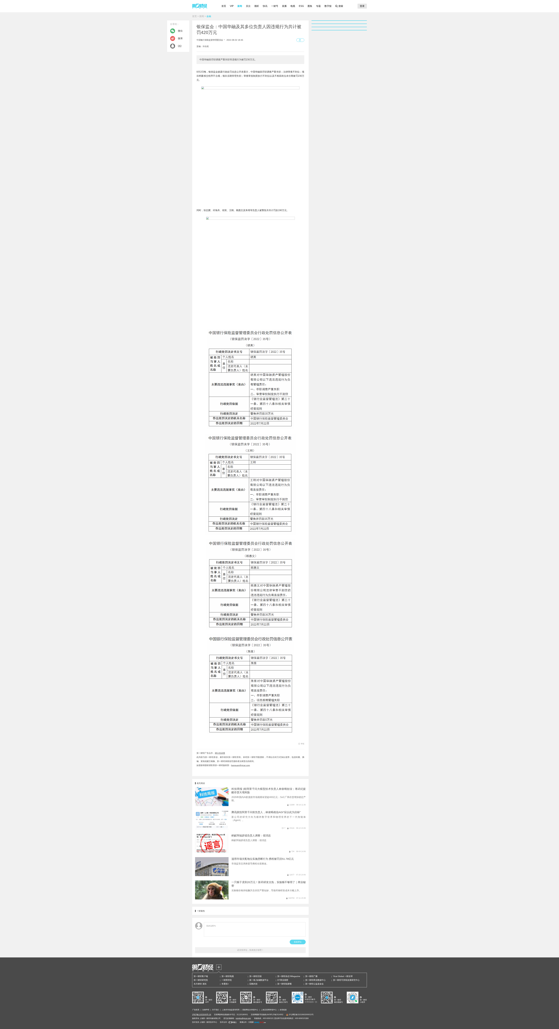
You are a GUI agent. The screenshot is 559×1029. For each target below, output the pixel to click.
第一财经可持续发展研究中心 (346, 980)
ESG (301, 6)
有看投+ (225, 984)
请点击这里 (220, 753)
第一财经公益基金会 (314, 984)
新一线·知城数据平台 (258, 980)
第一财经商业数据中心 (315, 980)
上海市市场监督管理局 (230, 1010)
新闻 (239, 6)
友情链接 (283, 1010)
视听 (256, 6)
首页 (223, 6)
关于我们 (215, 1010)
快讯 (265, 6)
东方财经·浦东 (200, 984)
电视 (292, 6)
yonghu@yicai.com (243, 1018)
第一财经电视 (228, 976)
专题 (318, 6)
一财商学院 (227, 980)
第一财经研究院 (201, 980)
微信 (180, 31)
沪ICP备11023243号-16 (201, 1015)
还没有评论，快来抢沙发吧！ (250, 950)
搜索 (340, 6)
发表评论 (297, 942)
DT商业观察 (282, 980)
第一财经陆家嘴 (284, 984)
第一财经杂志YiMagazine (288, 976)
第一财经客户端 (201, 976)
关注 (248, 6)
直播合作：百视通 (247, 1022)
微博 (180, 38)
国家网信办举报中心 (250, 1010)
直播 (284, 6)
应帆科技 (253, 984)
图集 (310, 6)
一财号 (274, 6)
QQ (179, 46)
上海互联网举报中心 (269, 1010)
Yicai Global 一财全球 (343, 976)
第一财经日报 (255, 976)
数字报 (327, 6)
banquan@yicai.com (240, 765)
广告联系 (195, 1010)
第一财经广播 (311, 976)
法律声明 (205, 1010)
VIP (232, 6)
